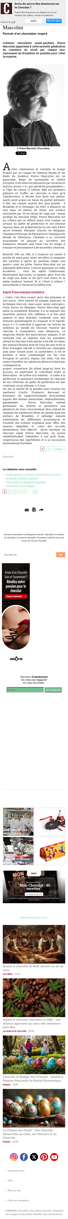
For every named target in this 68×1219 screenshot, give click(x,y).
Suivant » (59, 449)
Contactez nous (15, 1170)
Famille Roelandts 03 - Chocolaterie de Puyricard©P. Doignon (16, 833)
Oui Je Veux (54, 20)
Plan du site (14, 1190)
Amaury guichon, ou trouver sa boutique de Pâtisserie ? (34, 474)
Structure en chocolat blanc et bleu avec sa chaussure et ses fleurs (17, 862)
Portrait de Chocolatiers (13, 535)
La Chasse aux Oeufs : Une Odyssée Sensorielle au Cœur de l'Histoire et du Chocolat (30, 1134)
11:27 (16, 974)
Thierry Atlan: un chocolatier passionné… (26, 482)
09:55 (30, 1031)
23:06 (14, 1084)
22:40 (14, 1141)
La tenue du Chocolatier (26, 538)
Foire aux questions (18, 1200)
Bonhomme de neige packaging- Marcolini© (48, 831)
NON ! (34, 20)
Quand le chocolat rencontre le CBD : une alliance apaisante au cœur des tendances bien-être (32, 1023)
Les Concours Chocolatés (37, 541)
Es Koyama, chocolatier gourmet (22, 478)
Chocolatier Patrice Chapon (20, 486)
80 (35, 491)
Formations (42, 538)
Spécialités (49, 535)
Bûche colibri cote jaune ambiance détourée (49, 860)
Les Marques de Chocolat (34, 535)
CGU (10, 1180)
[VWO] (14, 22)
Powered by (6, 22)
